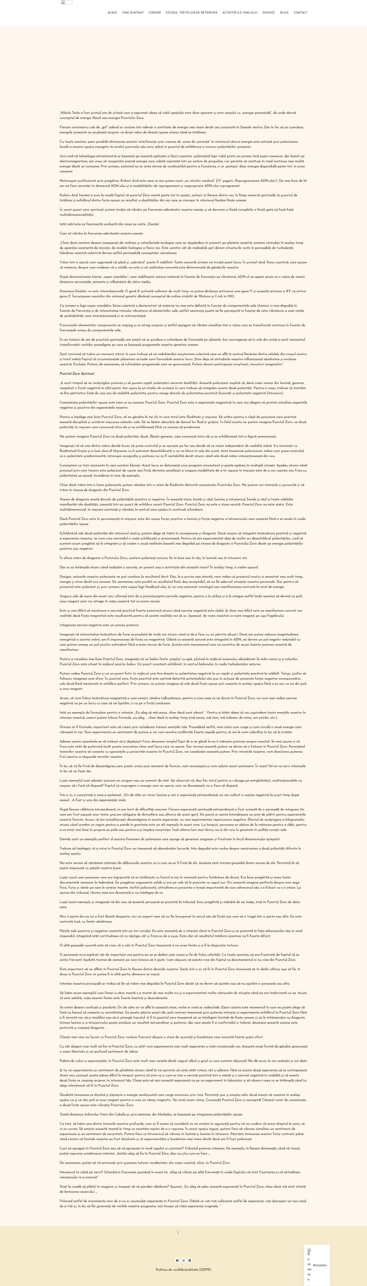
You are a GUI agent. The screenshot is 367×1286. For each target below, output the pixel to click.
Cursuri (155, 12)
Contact (301, 12)
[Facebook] (177, 1260)
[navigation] (317, 1265)
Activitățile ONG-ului (239, 12)
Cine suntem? (133, 12)
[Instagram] (183, 1260)
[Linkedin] (189, 1260)
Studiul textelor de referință (191, 12)
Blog (284, 12)
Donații (269, 12)
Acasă (112, 12)
